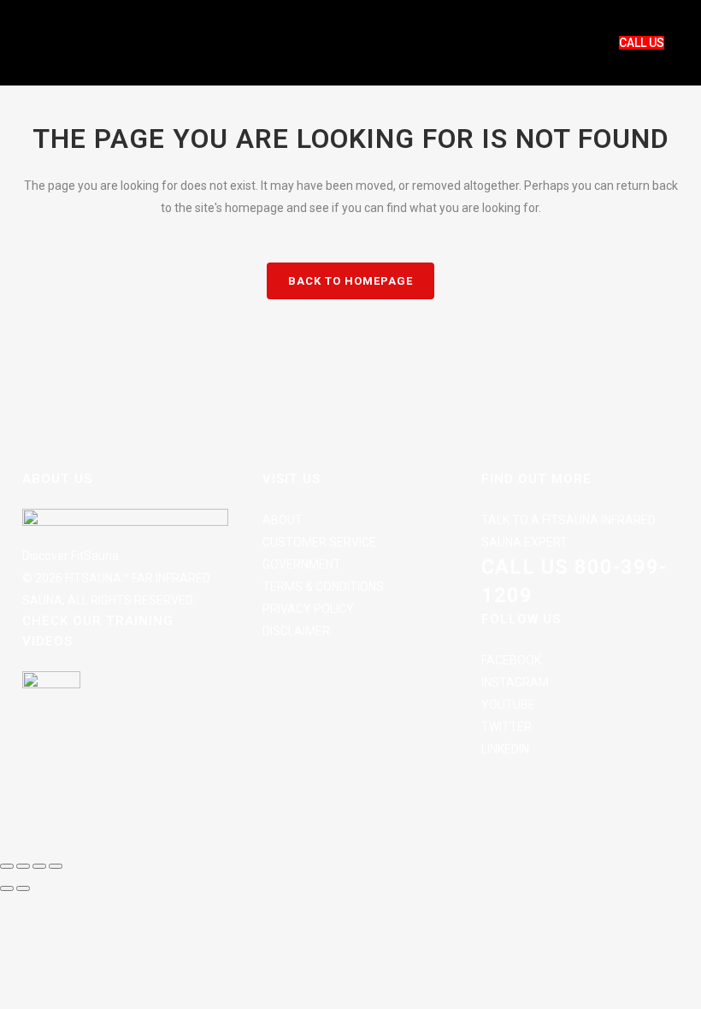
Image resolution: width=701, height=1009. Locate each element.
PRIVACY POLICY (308, 609)
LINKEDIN (505, 749)
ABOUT (282, 520)
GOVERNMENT (301, 564)
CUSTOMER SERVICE (319, 542)
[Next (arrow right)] (23, 888)
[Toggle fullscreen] (23, 866)
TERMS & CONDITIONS (323, 586)
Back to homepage (350, 280)
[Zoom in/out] (7, 866)
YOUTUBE (508, 704)
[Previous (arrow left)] (7, 888)
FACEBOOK (511, 660)
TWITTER (506, 727)
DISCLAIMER (296, 631)
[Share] (39, 866)
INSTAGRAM (515, 682)
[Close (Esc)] (55, 866)
